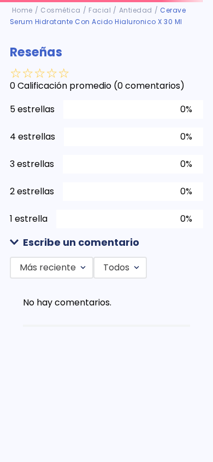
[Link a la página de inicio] (22, 10)
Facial (99, 10)
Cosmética (60, 10)
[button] (107, 243)
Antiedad (135, 10)
